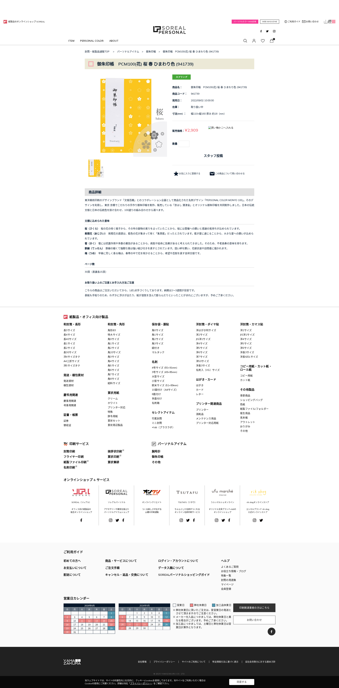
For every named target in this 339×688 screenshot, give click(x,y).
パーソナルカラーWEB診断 (245, 21)
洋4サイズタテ (72, 356)
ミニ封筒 (157, 422)
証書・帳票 (71, 415)
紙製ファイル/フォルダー (254, 408)
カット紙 (245, 380)
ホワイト (113, 403)
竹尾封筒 (157, 418)
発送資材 (69, 380)
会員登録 (226, 588)
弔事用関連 (70, 405)
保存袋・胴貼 (160, 324)
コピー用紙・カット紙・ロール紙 (256, 368)
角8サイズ (113, 378)
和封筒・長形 (72, 324)
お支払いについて (75, 568)
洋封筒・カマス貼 (251, 324)
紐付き (155, 347)
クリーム (113, 398)
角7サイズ (113, 374)
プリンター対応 (116, 407)
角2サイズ (113, 347)
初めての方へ (72, 561)
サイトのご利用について (194, 661)
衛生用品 (245, 413)
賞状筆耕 (113, 462)
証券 (66, 420)
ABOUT (114, 40)
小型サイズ (158, 380)
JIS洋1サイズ (203, 339)
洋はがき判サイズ (206, 330)
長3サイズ (69, 330)
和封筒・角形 (116, 324)
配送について (72, 574)
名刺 (155, 362)
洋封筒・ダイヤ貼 (207, 324)
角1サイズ (113, 343)
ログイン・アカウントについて (178, 561)
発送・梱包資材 (74, 375)
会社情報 (142, 661)
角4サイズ (113, 361)
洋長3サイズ (203, 365)
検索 (245, 41)
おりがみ (245, 426)
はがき (200, 385)
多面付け (157, 398)
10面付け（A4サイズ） (165, 389)
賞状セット (114, 420)
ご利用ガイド (294, 21)
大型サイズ (158, 376)
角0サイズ (113, 339)
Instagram (274, 31)
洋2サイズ (201, 334)
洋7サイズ (201, 356)
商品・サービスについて (121, 561)
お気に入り (263, 41)
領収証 (67, 425)
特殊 (110, 411)
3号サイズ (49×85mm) (164, 372)
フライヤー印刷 (74, 456)
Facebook (261, 31)
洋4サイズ (201, 343)
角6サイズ (113, 370)
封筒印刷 (69, 451)
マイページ (254, 41)
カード (200, 389)
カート (271, 41)
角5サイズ (113, 365)
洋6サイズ (201, 352)
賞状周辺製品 (115, 425)
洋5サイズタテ (72, 365)
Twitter (267, 31)
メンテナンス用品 (206, 418)
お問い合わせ (312, 21)
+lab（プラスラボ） (163, 427)
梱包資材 (69, 385)
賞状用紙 (113, 392)
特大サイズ (114, 334)
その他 (244, 430)
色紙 (242, 404)
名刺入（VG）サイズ (208, 370)
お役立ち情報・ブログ (233, 571)
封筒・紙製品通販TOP (97, 51)
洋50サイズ (202, 361)
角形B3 (112, 330)
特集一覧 (226, 575)
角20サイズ (114, 352)
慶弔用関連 (71, 395)
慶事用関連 (70, 400)
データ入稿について (171, 568)
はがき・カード (206, 379)
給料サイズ (114, 383)
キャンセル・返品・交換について (126, 574)
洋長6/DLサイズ (249, 356)
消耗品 (200, 414)
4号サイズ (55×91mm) (164, 367)
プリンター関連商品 (209, 403)
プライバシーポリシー (164, 661)
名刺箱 (155, 403)
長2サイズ (69, 347)
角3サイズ (113, 356)
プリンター (202, 409)
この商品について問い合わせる (230, 173)
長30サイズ (70, 352)
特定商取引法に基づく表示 (225, 661)
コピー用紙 (246, 375)
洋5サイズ (201, 347)
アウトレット (247, 422)
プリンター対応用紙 (207, 422)
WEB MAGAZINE (269, 21)
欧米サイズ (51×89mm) (165, 385)
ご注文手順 (112, 568)
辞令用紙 (113, 416)
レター (200, 394)
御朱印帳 (151, 51)
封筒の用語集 (228, 580)
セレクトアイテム (163, 412)
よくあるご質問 (230, 566)
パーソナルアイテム (128, 51)
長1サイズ (69, 343)
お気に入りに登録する (189, 173)
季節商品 (245, 395)
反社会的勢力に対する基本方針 (260, 661)
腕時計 (156, 451)
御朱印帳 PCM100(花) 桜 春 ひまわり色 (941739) (191, 51)
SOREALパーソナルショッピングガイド (184, 574)
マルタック (158, 352)
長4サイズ (69, 334)
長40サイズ (70, 339)
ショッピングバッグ (251, 400)
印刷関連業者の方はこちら (254, 607)
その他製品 (247, 389)
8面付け (156, 394)
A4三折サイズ (71, 361)
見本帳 (244, 417)
